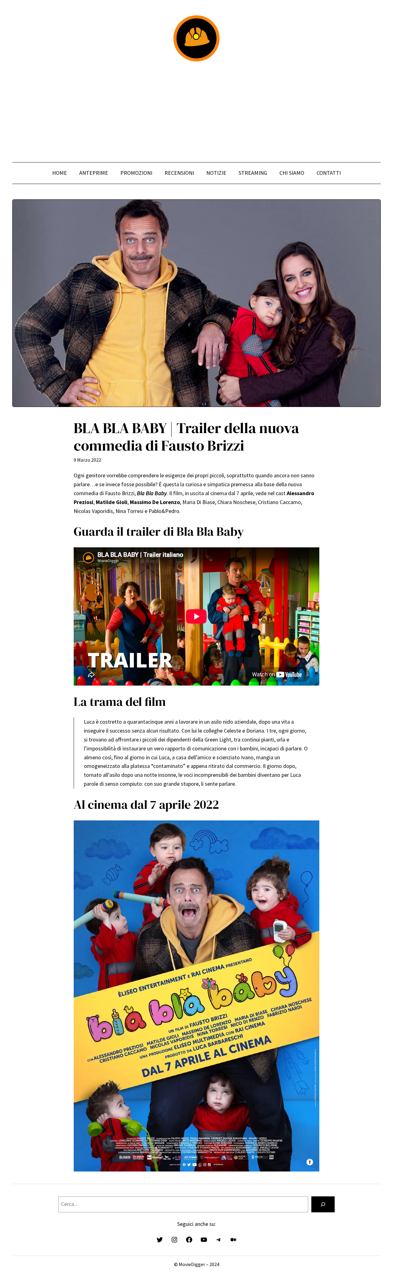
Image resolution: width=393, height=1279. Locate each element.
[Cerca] (323, 1204)
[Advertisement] (196, 112)
